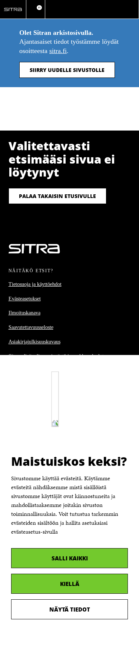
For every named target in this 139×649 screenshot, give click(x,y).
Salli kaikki (70, 558)
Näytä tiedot (69, 609)
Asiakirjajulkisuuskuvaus (34, 342)
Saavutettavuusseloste (31, 327)
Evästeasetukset (25, 299)
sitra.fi (58, 51)
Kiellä (69, 583)
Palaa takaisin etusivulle (57, 196)
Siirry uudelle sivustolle (67, 69)
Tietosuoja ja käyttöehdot (35, 284)
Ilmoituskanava (24, 313)
